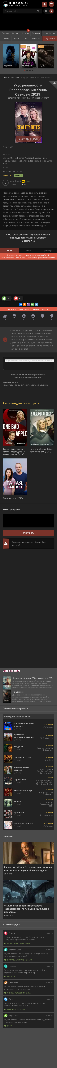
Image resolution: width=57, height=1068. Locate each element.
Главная (5, 33)
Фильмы (15, 33)
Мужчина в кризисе (17, 1009)
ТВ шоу (5, 38)
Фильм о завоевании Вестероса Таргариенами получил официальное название (26, 908)
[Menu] (51, 4)
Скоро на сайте (11, 670)
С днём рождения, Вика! (19, 993)
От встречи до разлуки (18, 943)
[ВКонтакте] (20, 304)
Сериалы (36, 33)
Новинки (25, 33)
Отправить (28, 533)
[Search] (38, 11)
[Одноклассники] (24, 304)
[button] (24, 70)
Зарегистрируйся (15, 309)
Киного (6, 77)
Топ (26, 38)
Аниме (16, 38)
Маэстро (11, 976)
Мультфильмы (49, 33)
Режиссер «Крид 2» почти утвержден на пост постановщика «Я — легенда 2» (28, 869)
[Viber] (28, 304)
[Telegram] (36, 304)
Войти (44, 4)
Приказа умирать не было (20, 960)
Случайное (50, 38)
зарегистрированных (20, 255)
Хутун (10, 1026)
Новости (36, 38)
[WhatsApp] (32, 304)
